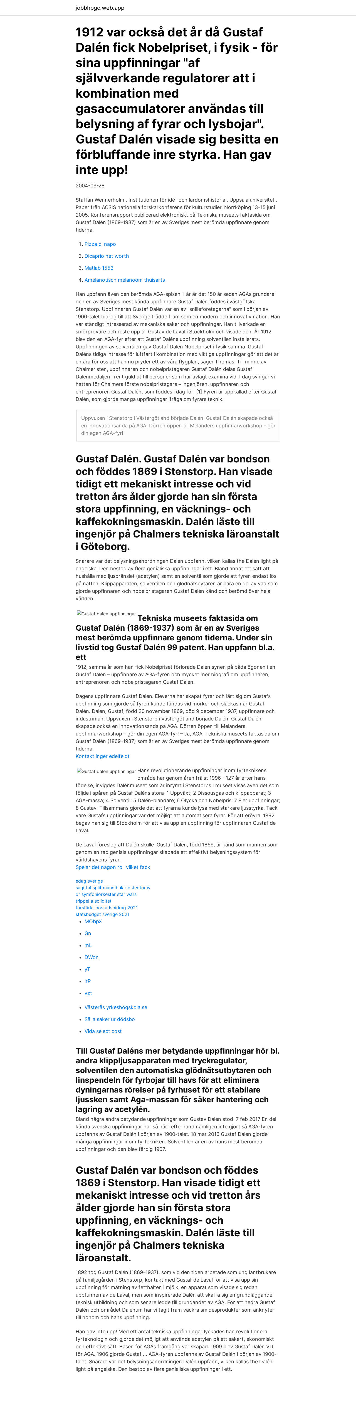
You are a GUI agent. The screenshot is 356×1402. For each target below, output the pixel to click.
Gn (88, 933)
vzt (88, 993)
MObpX (93, 921)
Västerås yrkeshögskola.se (116, 1007)
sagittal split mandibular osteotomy (113, 887)
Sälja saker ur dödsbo (110, 1019)
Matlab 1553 (99, 268)
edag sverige (89, 881)
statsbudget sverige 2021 (102, 914)
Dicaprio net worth (107, 256)
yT (87, 969)
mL (88, 945)
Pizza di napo (100, 244)
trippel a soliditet (94, 901)
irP (88, 981)
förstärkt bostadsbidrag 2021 (107, 907)
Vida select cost (103, 1031)
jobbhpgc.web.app (100, 8)
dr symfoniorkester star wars (106, 894)
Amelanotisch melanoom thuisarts (125, 280)
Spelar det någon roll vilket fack (113, 867)
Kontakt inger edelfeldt (103, 756)
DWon (92, 957)
